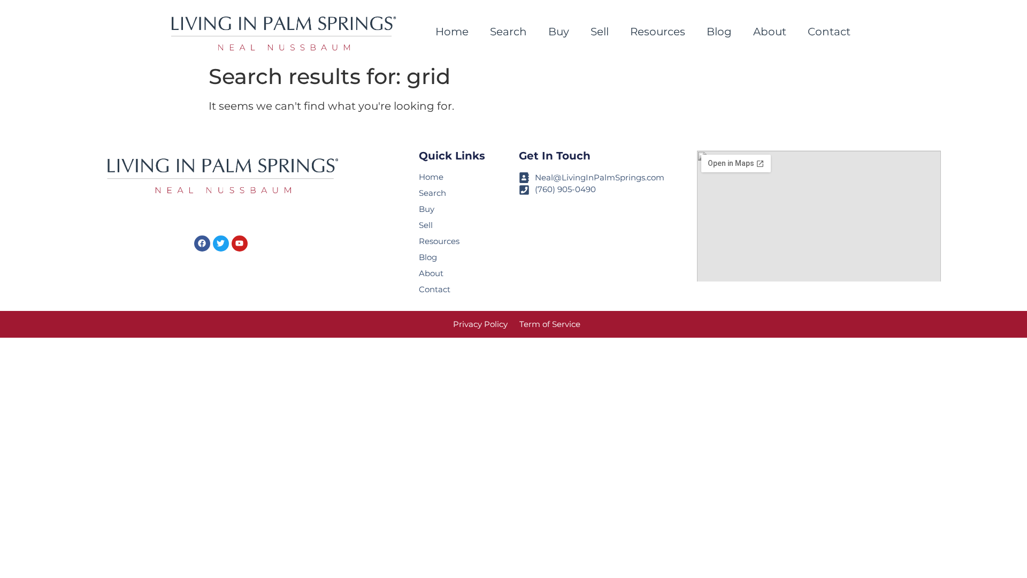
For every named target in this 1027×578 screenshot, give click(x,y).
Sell (600, 31)
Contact (829, 31)
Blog (719, 31)
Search (508, 31)
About (769, 31)
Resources (657, 31)
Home (452, 31)
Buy (558, 31)
